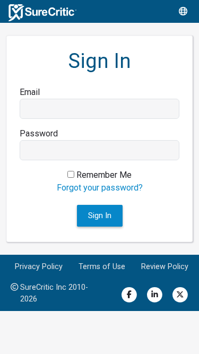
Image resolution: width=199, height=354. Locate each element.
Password (39, 133)
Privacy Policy (39, 266)
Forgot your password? (100, 188)
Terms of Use (102, 266)
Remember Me (103, 175)
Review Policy (164, 266)
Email (30, 92)
